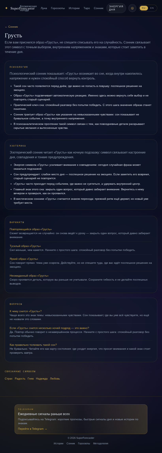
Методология (100, 443)
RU (144, 8)
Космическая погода (28, 8)
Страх (8, 378)
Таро (87, 8)
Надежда (42, 378)
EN (152, 8)
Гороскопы (58, 8)
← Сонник (11, 26)
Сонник (98, 8)
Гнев (31, 378)
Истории (74, 8)
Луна (44, 8)
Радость (20, 378)
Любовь (55, 378)
